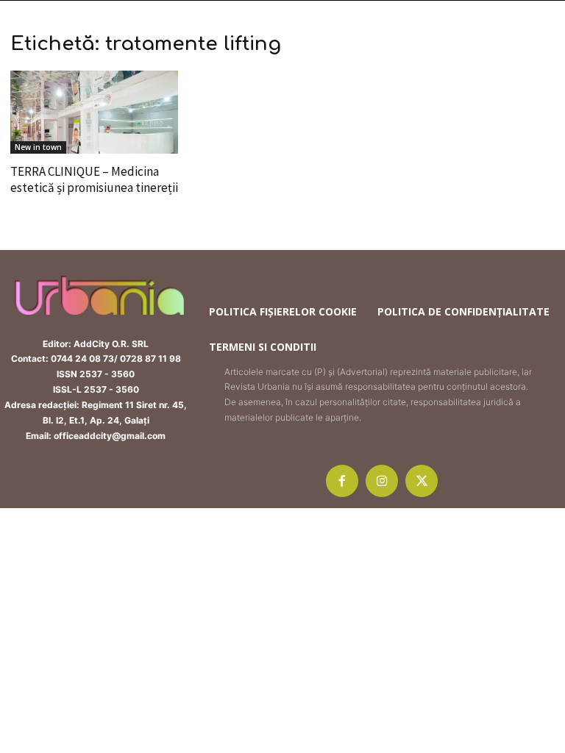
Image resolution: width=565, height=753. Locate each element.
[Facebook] (342, 481)
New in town (38, 147)
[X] (421, 481)
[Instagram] (382, 481)
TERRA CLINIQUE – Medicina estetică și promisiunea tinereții (94, 179)
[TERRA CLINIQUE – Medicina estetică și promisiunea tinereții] (94, 112)
